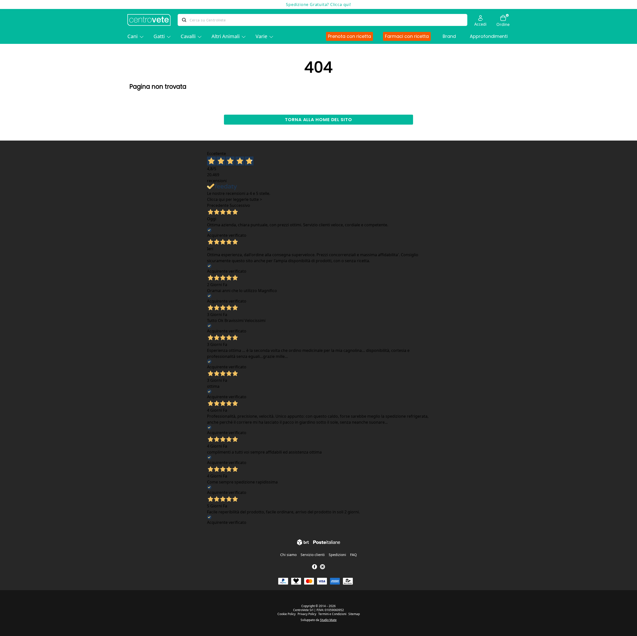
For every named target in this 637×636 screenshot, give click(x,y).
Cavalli (188, 36)
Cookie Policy (286, 614)
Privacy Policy (307, 614)
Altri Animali (226, 36)
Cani (132, 36)
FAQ (353, 554)
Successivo (240, 205)
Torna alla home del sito (318, 119)
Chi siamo (288, 554)
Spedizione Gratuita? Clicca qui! (318, 4)
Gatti (159, 36)
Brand (449, 36)
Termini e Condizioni (332, 614)
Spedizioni (337, 554)
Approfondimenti (489, 36)
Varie (261, 36)
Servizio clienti (313, 554)
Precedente (218, 205)
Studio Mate (328, 620)
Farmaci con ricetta (407, 36)
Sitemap (354, 614)
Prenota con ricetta (349, 36)
